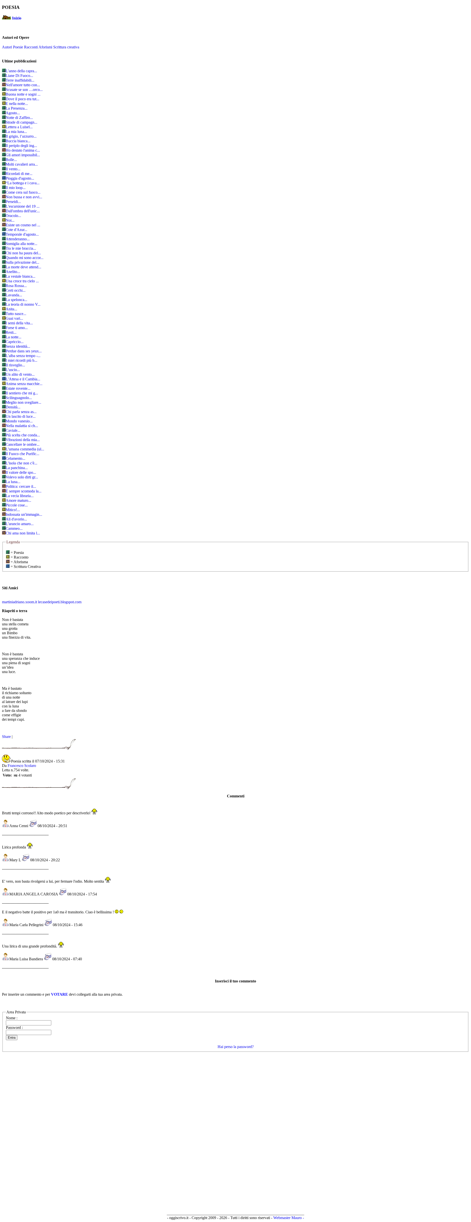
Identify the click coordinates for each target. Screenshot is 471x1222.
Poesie (18, 47)
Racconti (31, 47)
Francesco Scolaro (22, 765)
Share (6, 736)
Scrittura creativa (66, 47)
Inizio (16, 18)
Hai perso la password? (236, 1047)
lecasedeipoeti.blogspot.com (59, 602)
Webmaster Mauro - (288, 1218)
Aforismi (45, 47)
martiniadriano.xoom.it (19, 602)
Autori (7, 47)
